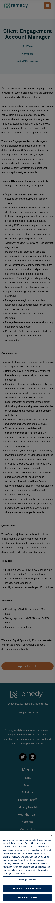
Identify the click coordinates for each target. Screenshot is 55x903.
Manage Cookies (27, 879)
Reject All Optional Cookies (27, 888)
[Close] (51, 835)
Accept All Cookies (27, 897)
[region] (27, 867)
